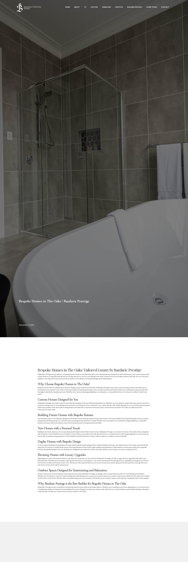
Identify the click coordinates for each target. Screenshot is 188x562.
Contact (165, 7)
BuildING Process (134, 7)
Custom (94, 7)
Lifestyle (119, 7)
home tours (151, 7)
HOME (67, 7)
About (77, 7)
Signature (106, 7)
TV (85, 7)
